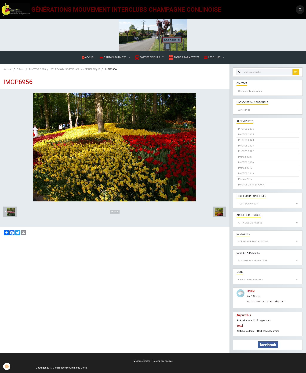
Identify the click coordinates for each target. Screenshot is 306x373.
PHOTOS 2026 (246, 128)
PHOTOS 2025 (246, 134)
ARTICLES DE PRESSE (250, 222)
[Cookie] (6, 366)
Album (20, 69)
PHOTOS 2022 (246, 151)
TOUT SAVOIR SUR (248, 203)
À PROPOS (244, 110)
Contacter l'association (250, 91)
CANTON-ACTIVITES (115, 57)
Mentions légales (142, 361)
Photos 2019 (245, 167)
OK (295, 71)
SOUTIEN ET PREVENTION (252, 260)
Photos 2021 (245, 156)
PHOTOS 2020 (246, 162)
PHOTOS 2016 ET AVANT (252, 184)
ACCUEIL (89, 57)
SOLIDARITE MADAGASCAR (253, 241)
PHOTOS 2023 (246, 145)
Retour (115, 211)
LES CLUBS (214, 57)
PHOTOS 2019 (37, 69)
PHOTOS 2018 (246, 173)
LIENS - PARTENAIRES (250, 279)
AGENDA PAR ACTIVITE (186, 57)
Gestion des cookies (163, 361)
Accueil (7, 69)
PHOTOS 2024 (246, 140)
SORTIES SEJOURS (150, 57)
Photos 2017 (245, 179)
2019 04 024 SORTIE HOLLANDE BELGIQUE (75, 69)
